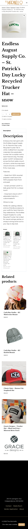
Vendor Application (11, 509)
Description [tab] (7, 130)
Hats (8, 125)
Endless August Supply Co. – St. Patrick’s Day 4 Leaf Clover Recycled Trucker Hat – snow (7, 260)
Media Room (17, 506)
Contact (8, 506)
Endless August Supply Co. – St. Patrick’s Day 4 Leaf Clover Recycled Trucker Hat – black (17, 241)
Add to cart (15, 114)
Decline (14, 528)
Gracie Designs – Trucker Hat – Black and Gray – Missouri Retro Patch (13, 428)
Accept (21, 524)
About (21, 509)
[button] (24, 15)
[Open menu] (26, 2)
